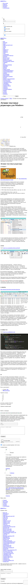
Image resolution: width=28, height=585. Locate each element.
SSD (4, 48)
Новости (5, 4)
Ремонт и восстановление (9, 78)
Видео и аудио (6, 57)
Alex (7, 389)
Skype (4, 47)
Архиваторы (6, 54)
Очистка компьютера (8, 71)
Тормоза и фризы (7, 85)
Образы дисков (6, 69)
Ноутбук (5, 68)
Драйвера (5, 62)
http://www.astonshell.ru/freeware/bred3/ (11, 248)
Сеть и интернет (6, 81)
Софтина (12, 472)
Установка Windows (7, 89)
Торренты (5, 86)
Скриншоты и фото (7, 82)
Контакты (5, 5)
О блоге (5, 91)
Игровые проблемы (7, 64)
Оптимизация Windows (8, 70)
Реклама (5, 6)
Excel (4, 43)
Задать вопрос (6, 7)
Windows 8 (5, 52)
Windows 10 (5, 49)
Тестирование (6, 84)
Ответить (8, 468)
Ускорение (5, 88)
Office (4, 46)
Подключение (6, 74)
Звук (4, 63)
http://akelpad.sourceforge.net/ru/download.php (10, 289)
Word (4, 53)
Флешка (5, 90)
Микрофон (5, 66)
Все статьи (5, 3)
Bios (4, 41)
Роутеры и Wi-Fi (6, 79)
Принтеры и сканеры (8, 76)
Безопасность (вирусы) (8, 55)
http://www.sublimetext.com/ (9, 332)
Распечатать (7, 390)
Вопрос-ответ (6, 59)
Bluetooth (5, 42)
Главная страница (4, 98)
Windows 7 (5, 50)
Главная (5, 500)
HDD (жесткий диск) (8, 45)
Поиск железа (6, 75)
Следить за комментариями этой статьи (11, 445)
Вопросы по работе (7, 60)
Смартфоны (5, 83)
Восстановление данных (8, 61)
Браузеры (5, 56)
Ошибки (5, 72)
